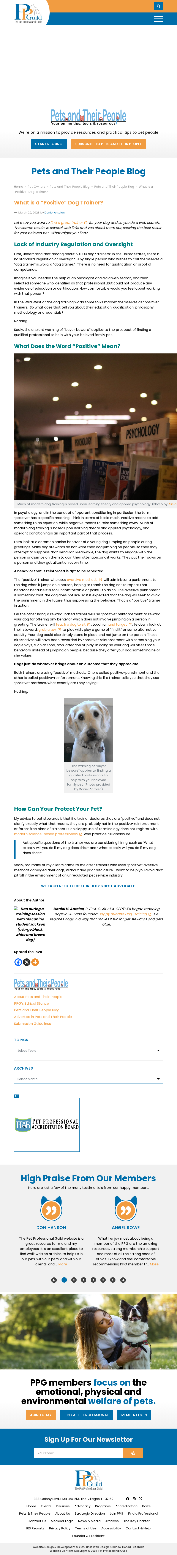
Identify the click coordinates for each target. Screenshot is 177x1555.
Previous (54, 1280)
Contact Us (37, 1521)
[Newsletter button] (133, 1453)
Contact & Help (138, 1528)
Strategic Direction (90, 1513)
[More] (35, 962)
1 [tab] (64, 1280)
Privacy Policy (59, 1528)
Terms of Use (85, 1528)
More (62, 1264)
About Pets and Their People (38, 996)
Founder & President (88, 1536)
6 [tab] (113, 1280)
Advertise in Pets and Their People (43, 1016)
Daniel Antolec (54, 212)
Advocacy (82, 1506)
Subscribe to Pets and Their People (108, 143)
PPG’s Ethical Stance (31, 1003)
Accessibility (111, 1528)
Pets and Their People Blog (36, 1010)
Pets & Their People (35, 1513)
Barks (146, 1506)
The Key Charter (136, 1521)
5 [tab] (103, 1280)
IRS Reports (35, 1528)
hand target (116, 624)
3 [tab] (83, 1280)
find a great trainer (66, 222)
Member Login (134, 1414)
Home (31, 1506)
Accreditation (126, 1506)
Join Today (41, 1414)
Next (123, 1280)
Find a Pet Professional (86, 1414)
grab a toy (47, 629)
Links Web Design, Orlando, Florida (108, 1547)
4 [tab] (93, 1280)
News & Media (89, 1521)
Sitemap (138, 1547)
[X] (26, 962)
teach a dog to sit (71, 624)
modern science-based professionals (46, 834)
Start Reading (48, 143)
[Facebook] (18, 962)
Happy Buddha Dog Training (122, 914)
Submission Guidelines (32, 1023)
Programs (103, 1506)
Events (46, 1506)
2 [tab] (74, 1280)
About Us (62, 1513)
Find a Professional (143, 1513)
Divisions (63, 1506)
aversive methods (82, 579)
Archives (112, 1521)
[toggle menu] (158, 18)
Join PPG (116, 1513)
